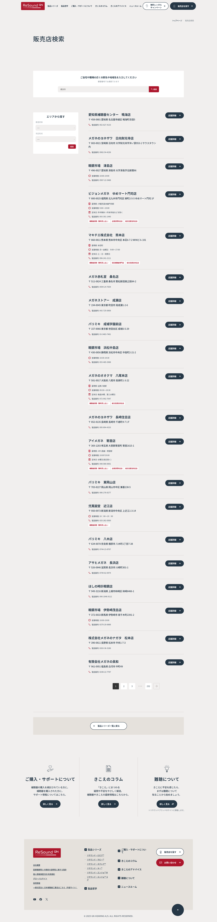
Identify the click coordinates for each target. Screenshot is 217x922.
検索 (72, 146)
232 (148, 686)
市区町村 (39, 133)
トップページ (177, 20)
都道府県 (39, 122)
